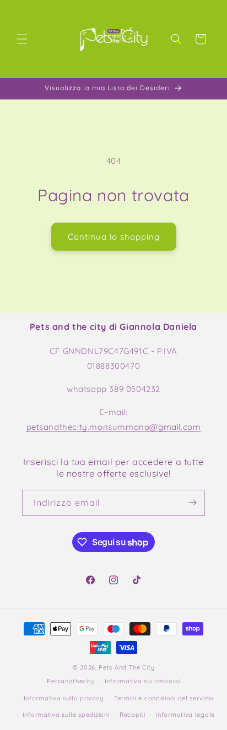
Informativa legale (185, 714)
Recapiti (132, 714)
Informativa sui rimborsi (142, 681)
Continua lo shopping (114, 236)
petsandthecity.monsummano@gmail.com (113, 427)
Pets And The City (126, 667)
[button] (22, 39)
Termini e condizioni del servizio (164, 698)
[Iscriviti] (192, 503)
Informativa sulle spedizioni (66, 714)
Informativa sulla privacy (64, 698)
